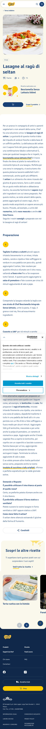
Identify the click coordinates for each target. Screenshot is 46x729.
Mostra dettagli (32, 376)
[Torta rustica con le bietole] (20, 587)
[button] (37, 4)
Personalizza (21, 390)
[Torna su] (40, 623)
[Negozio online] (41, 4)
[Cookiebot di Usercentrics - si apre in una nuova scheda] (28, 337)
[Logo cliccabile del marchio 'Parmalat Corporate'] (7, 699)
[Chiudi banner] (42, 337)
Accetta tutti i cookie (23, 383)
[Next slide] (26, 625)
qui (12, 363)
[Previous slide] (19, 625)
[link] (5, 672)
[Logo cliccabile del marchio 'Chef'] (11, 4)
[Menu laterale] (4, 4)
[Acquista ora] (13, 104)
